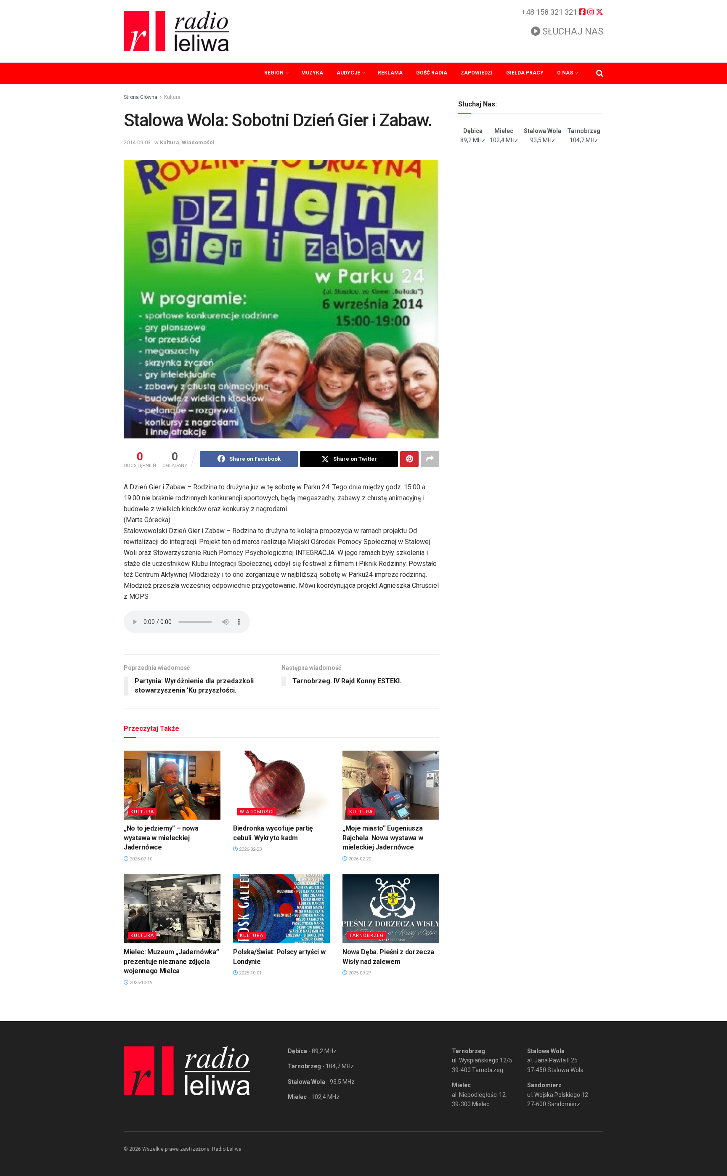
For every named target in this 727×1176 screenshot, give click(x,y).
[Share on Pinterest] (409, 459)
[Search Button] (599, 73)
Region (274, 73)
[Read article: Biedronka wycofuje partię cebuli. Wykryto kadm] (281, 785)
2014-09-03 (137, 142)
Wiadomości (198, 142)
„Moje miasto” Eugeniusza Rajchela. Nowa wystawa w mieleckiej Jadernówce (382, 837)
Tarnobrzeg (366, 935)
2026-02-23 (250, 849)
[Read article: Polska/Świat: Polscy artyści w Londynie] (281, 908)
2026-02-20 (359, 859)
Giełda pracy (525, 73)
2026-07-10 (140, 859)
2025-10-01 (250, 973)
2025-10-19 (140, 982)
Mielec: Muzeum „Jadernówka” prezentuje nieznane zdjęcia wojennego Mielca (171, 961)
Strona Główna (140, 97)
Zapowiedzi (477, 73)
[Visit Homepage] (176, 31)
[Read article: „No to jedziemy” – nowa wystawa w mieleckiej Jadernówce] (172, 785)
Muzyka (312, 73)
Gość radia (431, 73)
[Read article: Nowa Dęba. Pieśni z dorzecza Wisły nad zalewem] (390, 908)
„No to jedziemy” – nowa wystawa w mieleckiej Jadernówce (161, 837)
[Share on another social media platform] (430, 459)
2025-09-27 (359, 973)
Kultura (172, 97)
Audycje (348, 73)
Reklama (390, 73)
